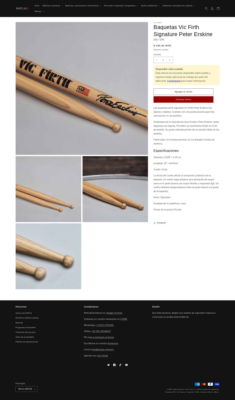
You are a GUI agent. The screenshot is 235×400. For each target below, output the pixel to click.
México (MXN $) (25, 389)
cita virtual (102, 356)
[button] (52, 5)
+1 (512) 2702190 (104, 325)
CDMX (123, 319)
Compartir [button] (161, 223)
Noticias (19, 323)
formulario (113, 343)
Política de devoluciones (27, 342)
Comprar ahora (183, 99)
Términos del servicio (26, 332)
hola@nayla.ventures (103, 349)
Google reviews (114, 313)
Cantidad (157, 55)
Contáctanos (173, 81)
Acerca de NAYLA (24, 313)
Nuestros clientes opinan (27, 318)
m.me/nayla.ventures (103, 337)
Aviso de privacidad (25, 337)
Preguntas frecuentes (26, 327)
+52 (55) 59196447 (101, 331)
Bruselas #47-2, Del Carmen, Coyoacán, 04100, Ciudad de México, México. (192, 392)
